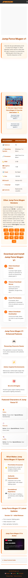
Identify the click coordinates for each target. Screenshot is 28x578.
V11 (22, 230)
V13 (11, 230)
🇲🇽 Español (13, 573)
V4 (16, 237)
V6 (6, 237)
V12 (17, 230)
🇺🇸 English (7, 573)
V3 (21, 237)
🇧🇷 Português (20, 573)
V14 (6, 230)
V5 (11, 237)
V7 (21, 233)
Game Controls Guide (10, 560)
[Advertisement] (14, 20)
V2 (14, 241)
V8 (16, 233)
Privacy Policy (9, 576)
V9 (11, 233)
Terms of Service (18, 576)
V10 (7, 233)
